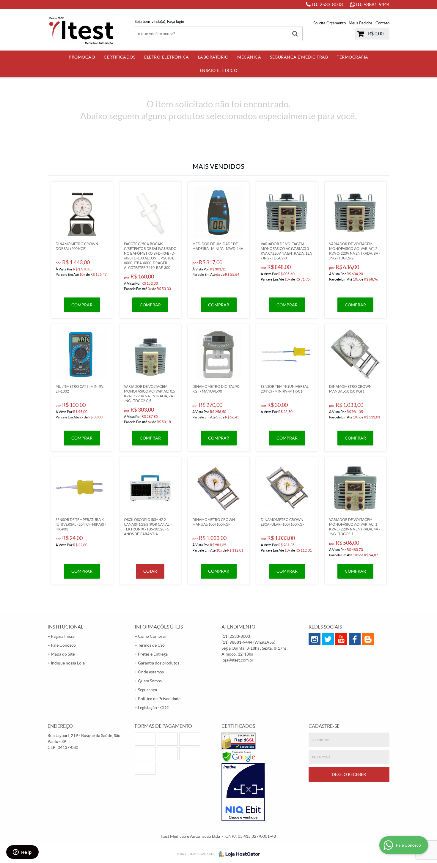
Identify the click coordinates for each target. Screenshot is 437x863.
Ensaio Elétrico (219, 70)
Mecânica (249, 57)
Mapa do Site (63, 654)
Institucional (65, 626)
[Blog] (368, 639)
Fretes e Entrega (153, 654)
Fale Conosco (63, 645)
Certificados (119, 57)
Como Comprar (152, 636)
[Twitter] (328, 639)
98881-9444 (372, 4)
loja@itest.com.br (237, 660)
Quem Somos (150, 680)
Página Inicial (63, 636)
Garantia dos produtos (158, 663)
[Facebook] (355, 639)
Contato (382, 23)
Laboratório (213, 57)
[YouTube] (341, 639)
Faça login (175, 21)
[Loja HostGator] (237, 854)
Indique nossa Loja (68, 663)
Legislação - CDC (153, 707)
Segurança (147, 689)
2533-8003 (327, 4)
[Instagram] (314, 639)
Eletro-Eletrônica (166, 57)
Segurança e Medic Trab (299, 57)
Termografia (352, 57)
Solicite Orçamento (329, 23)
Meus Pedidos (360, 23)
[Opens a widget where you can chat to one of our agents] (22, 852)
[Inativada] (262, 792)
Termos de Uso (151, 645)
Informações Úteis (159, 626)
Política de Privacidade (159, 698)
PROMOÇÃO (82, 57)
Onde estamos (151, 672)
